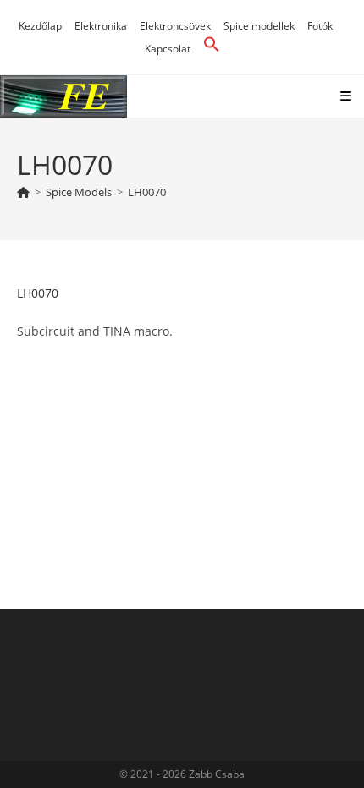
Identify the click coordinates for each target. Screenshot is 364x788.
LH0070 (147, 192)
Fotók (320, 26)
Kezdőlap (40, 26)
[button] (211, 48)
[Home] (23, 192)
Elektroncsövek (175, 26)
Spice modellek (259, 26)
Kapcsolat (167, 48)
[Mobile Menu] (346, 96)
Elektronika (100, 26)
